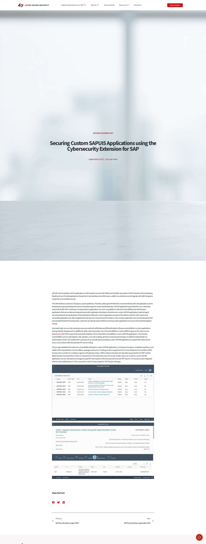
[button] (53, 502)
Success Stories (109, 5)
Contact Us (138, 5)
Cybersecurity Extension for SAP (72, 5)
